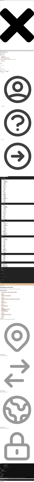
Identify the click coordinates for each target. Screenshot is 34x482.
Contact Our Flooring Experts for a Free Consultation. (11, 284)
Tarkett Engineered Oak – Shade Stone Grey (6, 314)
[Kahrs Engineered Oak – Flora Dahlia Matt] (17, 295)
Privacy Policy (5, 465)
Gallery (0, 67)
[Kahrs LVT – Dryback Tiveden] (17, 310)
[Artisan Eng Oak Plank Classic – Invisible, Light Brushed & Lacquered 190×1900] (17, 298)
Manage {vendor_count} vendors (5, 57)
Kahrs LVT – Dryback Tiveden (4, 311)
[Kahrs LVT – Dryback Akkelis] (17, 305)
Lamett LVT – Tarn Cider (4, 302)
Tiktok (2, 475)
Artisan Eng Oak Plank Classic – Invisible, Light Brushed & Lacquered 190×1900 (10, 299)
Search (7, 71)
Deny (2, 59)
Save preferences (9, 59)
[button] (17, 25)
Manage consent (1, 481)
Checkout (2, 139)
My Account (2, 273)
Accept (1, 59)
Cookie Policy (3, 60)
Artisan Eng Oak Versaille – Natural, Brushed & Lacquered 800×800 (9, 292)
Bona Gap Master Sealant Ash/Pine (5, 309)
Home (0, 285)
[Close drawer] (0, 64)
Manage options (3, 56)
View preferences (5, 59)
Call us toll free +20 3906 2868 (3, 276)
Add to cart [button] (2, 294)
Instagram (2, 280)
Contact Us (2, 470)
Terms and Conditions (3, 471)
